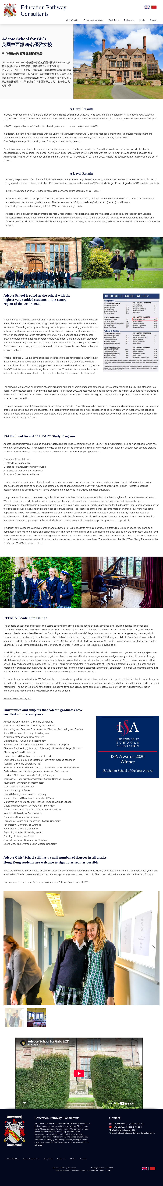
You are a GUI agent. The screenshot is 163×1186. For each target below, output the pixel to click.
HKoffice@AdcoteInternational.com (30, 874)
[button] (142, 20)
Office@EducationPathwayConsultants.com (136, 1133)
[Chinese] (153, 7)
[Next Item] (154, 948)
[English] (147, 7)
